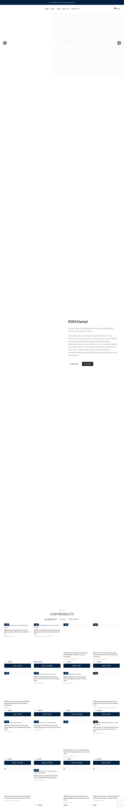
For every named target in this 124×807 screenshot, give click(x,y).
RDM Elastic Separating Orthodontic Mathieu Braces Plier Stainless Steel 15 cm (16, 632)
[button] (17, 666)
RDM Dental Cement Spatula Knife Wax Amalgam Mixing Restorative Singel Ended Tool (17, 703)
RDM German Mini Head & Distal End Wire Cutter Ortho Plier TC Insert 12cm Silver (46, 678)
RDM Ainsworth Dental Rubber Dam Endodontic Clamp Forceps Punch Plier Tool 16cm (105, 654)
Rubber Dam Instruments (70, 659)
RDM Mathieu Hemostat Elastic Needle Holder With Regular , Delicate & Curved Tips (76, 751)
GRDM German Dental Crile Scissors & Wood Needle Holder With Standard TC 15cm (76, 798)
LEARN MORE (74, 364)
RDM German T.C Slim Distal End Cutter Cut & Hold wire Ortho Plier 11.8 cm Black (106, 729)
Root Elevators (8, 731)
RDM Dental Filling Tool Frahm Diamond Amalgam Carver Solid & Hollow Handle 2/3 (47, 632)
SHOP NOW (87, 364)
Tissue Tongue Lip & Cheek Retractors (104, 707)
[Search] (107, 9)
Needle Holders (67, 802)
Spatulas (6, 707)
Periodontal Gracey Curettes (12, 800)
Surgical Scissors (68, 683)
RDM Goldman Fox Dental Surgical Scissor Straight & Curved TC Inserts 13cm (75, 678)
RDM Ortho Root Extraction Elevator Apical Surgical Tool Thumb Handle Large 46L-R (17, 727)
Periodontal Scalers (98, 800)
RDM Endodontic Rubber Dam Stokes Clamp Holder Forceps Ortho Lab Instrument (75, 654)
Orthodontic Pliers (9, 636)
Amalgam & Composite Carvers (43, 636)
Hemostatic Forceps (69, 756)
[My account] (110, 9)
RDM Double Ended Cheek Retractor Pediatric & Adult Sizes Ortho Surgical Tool (105, 703)
